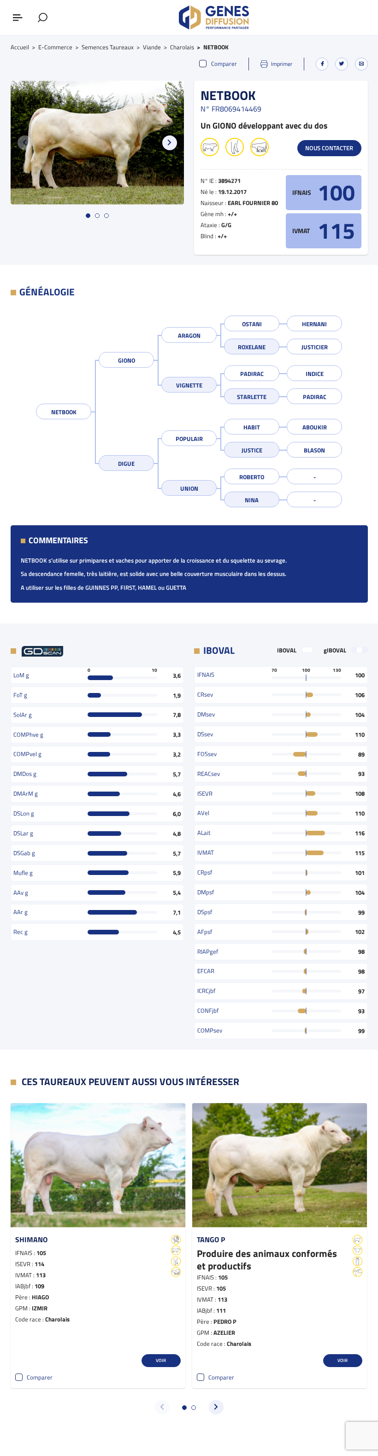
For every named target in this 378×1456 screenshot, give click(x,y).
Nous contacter (329, 148)
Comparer (224, 63)
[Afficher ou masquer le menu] (17, 17)
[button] (169, 142)
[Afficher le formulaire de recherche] (42, 17)
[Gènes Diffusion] (214, 17)
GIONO (126, 360)
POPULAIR (189, 438)
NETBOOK (64, 412)
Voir (161, 1360)
